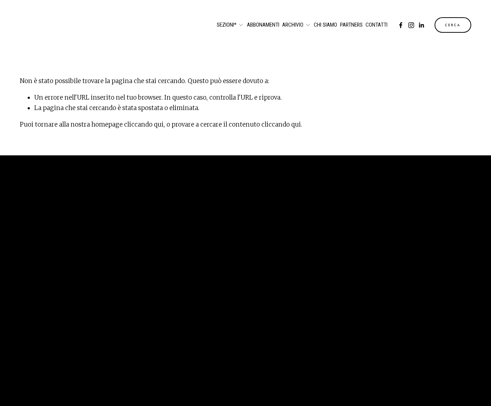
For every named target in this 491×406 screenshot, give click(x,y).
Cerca (453, 25)
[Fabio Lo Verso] (400, 25)
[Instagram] (411, 25)
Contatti (376, 25)
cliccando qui (144, 124)
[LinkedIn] (421, 25)
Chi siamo (325, 25)
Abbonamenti (263, 25)
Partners (351, 25)
